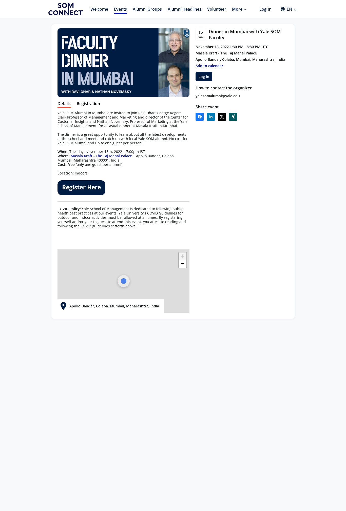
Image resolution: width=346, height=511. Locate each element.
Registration (88, 103)
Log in (265, 9)
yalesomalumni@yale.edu (218, 95)
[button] (287, 9)
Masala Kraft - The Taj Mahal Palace (101, 155)
